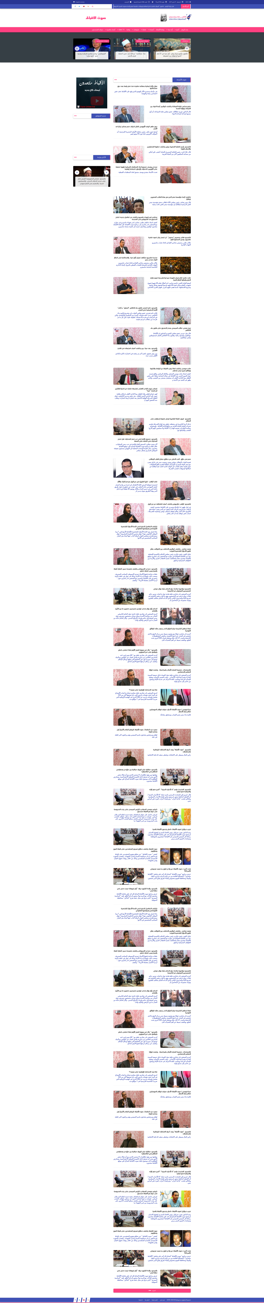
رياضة (128, 30)
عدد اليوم (184, 30)
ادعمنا (141, 1300)
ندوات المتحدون (97, 30)
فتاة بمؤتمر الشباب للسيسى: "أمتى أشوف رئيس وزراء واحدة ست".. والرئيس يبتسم (158, 6)
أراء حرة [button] (170, 30)
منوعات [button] (136, 30)
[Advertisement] (154, 67)
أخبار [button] (177, 30)
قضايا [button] (144, 30)
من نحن (162, 1300)
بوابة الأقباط (160, 30)
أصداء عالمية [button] (110, 30)
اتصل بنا (147, 1300)
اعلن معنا (155, 1300)
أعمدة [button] (151, 30)
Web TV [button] (121, 30)
